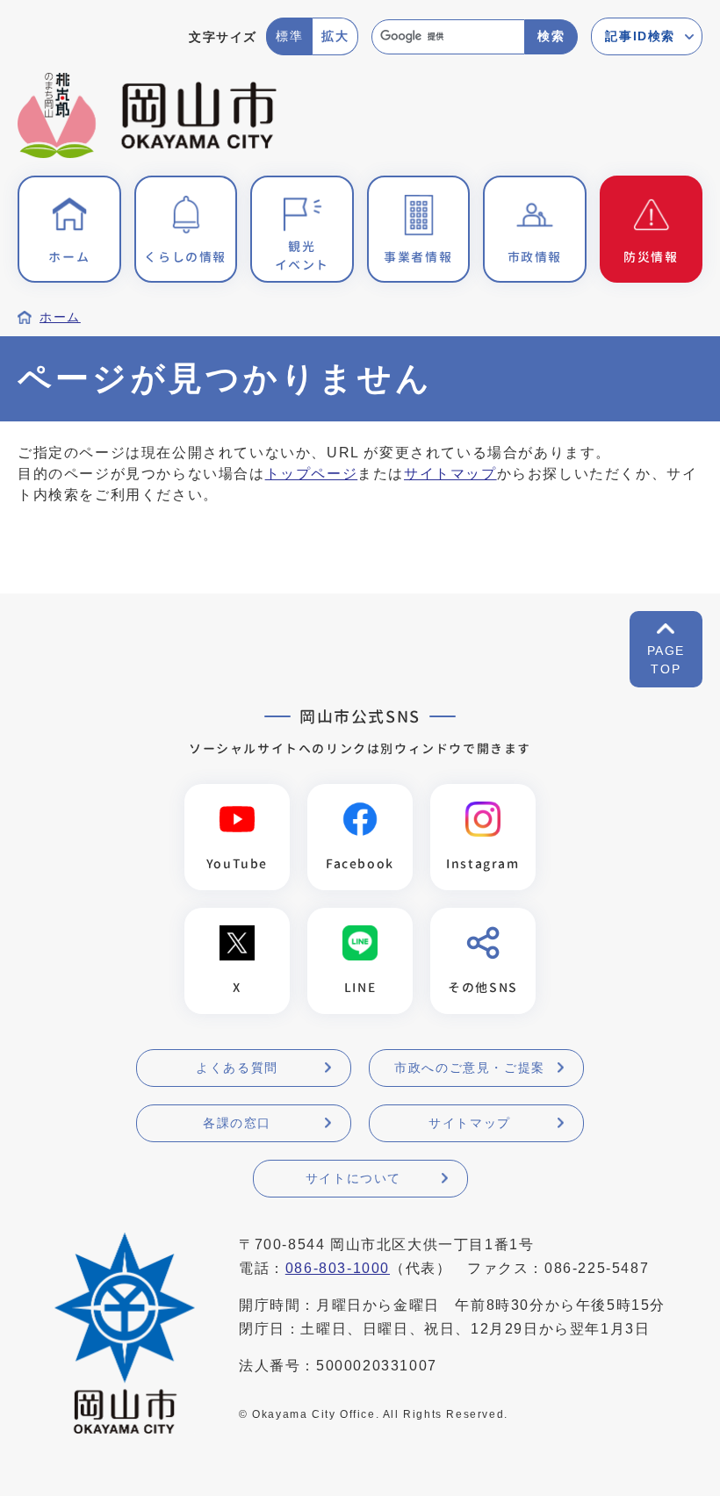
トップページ (311, 473)
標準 (289, 36)
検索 (551, 36)
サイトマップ (450, 473)
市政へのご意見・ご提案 (469, 1068)
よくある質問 (237, 1068)
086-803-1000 (337, 1268)
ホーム (60, 317)
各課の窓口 (237, 1123)
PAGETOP (666, 660)
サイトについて (353, 1178)
